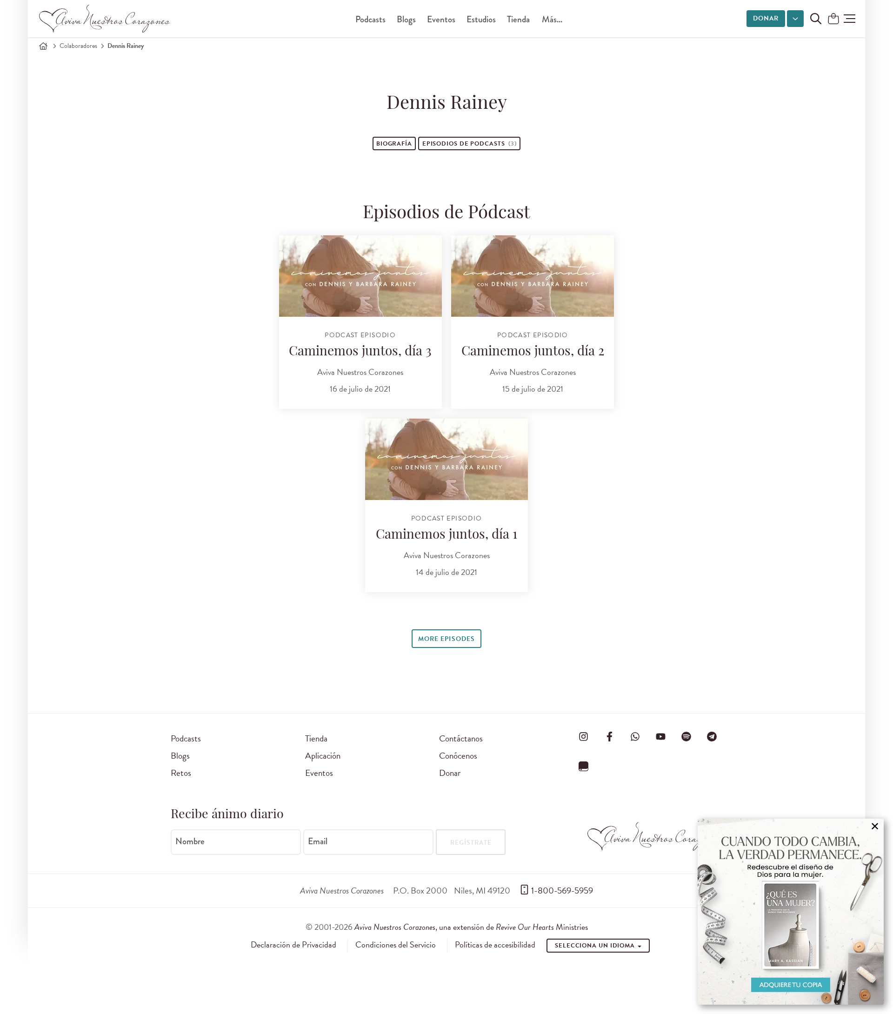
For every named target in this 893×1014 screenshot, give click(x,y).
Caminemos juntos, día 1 (446, 535)
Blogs (406, 19)
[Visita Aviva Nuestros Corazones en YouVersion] (583, 766)
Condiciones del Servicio (395, 945)
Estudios (481, 19)
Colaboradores (78, 46)
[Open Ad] (791, 912)
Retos (181, 773)
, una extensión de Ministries (471, 927)
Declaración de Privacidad (293, 945)
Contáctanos (461, 738)
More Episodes (446, 639)
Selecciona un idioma (596, 945)
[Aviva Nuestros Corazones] (105, 19)
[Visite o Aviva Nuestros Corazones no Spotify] (686, 737)
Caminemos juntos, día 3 (360, 352)
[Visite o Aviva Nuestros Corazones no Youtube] (660, 737)
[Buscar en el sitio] (815, 19)
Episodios (469, 143)
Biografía (394, 143)
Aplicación (322, 755)
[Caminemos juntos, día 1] (446, 459)
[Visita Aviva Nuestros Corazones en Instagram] (583, 737)
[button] (849, 18)
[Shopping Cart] (833, 19)
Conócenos (458, 755)
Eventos (441, 19)
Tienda (518, 19)
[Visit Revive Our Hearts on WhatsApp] (635, 737)
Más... (552, 19)
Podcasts (370, 19)
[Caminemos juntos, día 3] (360, 276)
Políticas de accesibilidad (495, 945)
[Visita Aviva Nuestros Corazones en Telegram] (712, 737)
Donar (766, 18)
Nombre (190, 841)
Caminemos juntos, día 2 (532, 352)
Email (317, 841)
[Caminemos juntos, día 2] (532, 276)
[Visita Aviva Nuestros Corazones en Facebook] (609, 737)
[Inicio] (43, 46)
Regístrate (471, 842)
